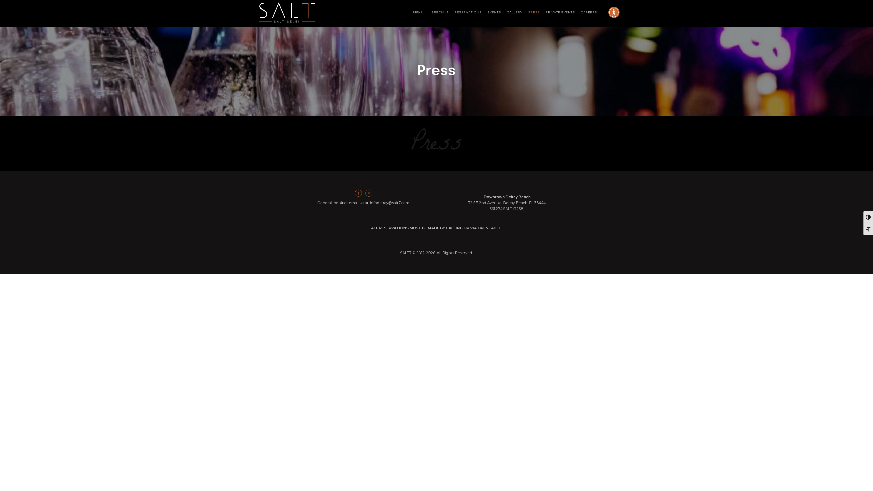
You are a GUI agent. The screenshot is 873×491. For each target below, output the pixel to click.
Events (494, 12)
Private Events (560, 12)
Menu (418, 12)
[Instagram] (368, 193)
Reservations (468, 12)
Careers (589, 12)
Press (534, 12)
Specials (440, 12)
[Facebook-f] (358, 193)
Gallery (515, 12)
